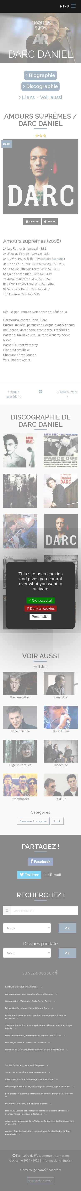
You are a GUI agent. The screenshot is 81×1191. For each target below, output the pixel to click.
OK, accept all (42, 600)
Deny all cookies (42, 608)
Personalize (40, 616)
